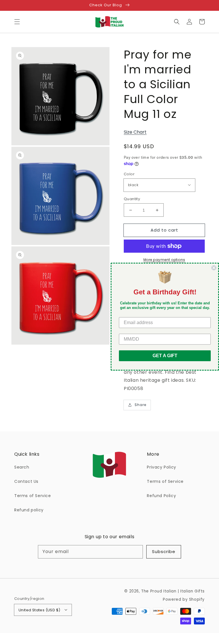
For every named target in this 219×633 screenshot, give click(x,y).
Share (140, 404)
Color (129, 174)
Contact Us (26, 481)
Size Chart (135, 132)
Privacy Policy (161, 467)
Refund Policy (161, 496)
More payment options (164, 259)
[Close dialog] (214, 267)
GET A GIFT (165, 355)
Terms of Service (32, 496)
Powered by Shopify (184, 599)
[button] (17, 21)
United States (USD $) (39, 610)
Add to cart (164, 230)
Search (21, 467)
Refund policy (29, 510)
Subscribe (163, 551)
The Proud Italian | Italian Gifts (173, 591)
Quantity (132, 199)
